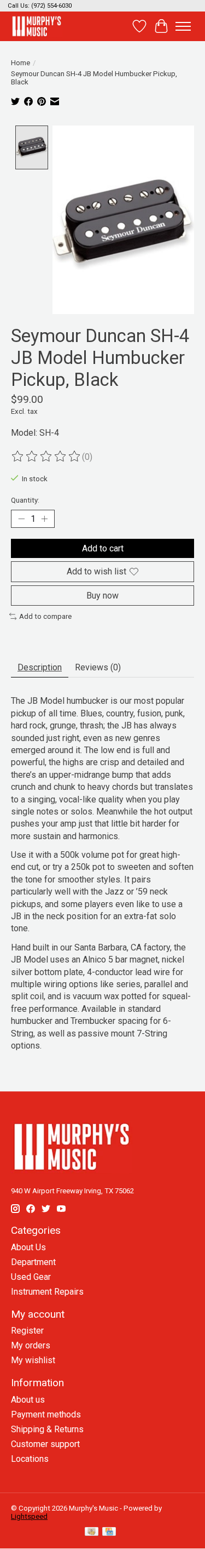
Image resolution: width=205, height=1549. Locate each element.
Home (20, 63)
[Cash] (91, 1532)
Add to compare (45, 616)
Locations (30, 1459)
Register (27, 1330)
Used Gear (31, 1277)
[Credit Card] (109, 1532)
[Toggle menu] (183, 26)
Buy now (102, 595)
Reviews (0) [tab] (98, 667)
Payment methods (46, 1414)
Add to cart (103, 548)
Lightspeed (29, 1516)
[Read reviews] (46, 456)
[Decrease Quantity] (21, 519)
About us (28, 1399)
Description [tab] (39, 667)
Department (33, 1262)
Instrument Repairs (47, 1291)
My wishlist (33, 1360)
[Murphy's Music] (36, 26)
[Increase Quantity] (44, 519)
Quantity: (25, 500)
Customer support (45, 1444)
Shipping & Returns (47, 1429)
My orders (30, 1345)
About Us (28, 1247)
